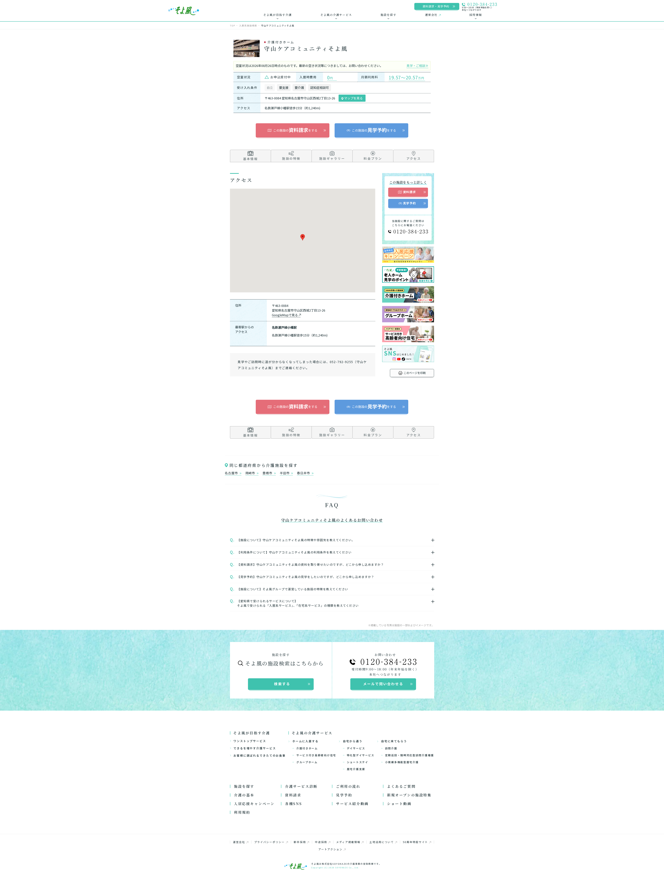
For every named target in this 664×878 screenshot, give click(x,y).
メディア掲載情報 (348, 842)
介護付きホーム (307, 748)
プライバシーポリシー (269, 842)
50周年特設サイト (415, 842)
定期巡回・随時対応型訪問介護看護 (409, 755)
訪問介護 (391, 748)
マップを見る (353, 98)
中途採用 (321, 842)
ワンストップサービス (249, 741)
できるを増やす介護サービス (254, 748)
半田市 (285, 473)
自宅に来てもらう (394, 741)
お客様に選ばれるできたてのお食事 (259, 755)
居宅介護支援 (356, 769)
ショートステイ (357, 762)
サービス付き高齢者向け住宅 (316, 755)
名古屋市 (232, 473)
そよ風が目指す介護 (251, 732)
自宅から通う (352, 741)
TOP (232, 25)
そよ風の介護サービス (312, 732)
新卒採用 (300, 842)
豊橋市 (267, 473)
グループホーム (307, 762)
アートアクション (330, 849)
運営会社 (239, 842)
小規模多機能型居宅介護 (402, 762)
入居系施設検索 (248, 25)
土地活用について (381, 842)
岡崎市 (250, 473)
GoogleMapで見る (285, 315)
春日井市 (304, 473)
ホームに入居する (305, 741)
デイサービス (356, 748)
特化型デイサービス (360, 755)
